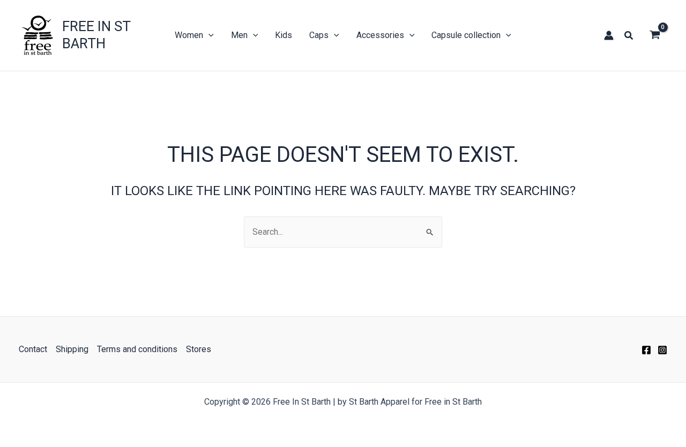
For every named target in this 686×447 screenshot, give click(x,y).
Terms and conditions (137, 349)
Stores (198, 349)
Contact (33, 349)
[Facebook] (646, 350)
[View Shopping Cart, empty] (655, 35)
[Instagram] (662, 350)
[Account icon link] (609, 35)
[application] (208, 35)
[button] (629, 35)
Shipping (72, 349)
